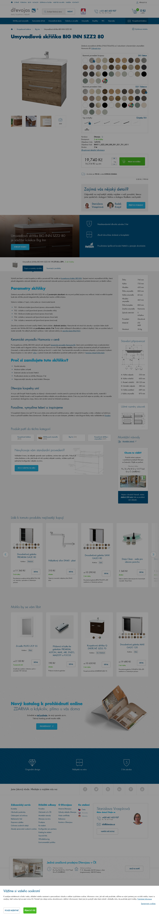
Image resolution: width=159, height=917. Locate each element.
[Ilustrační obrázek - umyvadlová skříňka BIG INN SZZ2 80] (45, 121)
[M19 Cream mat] (92, 81)
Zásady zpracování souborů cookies (24, 829)
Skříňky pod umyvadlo (21, 21)
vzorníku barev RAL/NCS (71, 331)
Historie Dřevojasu (64, 809)
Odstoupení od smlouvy (19, 815)
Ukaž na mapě (134, 869)
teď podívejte (42, 715)
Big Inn (37, 29)
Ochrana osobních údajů (20, 825)
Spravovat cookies (148, 903)
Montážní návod (128, 441)
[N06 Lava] (85, 74)
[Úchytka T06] (126, 122)
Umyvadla (85, 21)
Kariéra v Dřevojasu (65, 822)
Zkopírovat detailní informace (93, 150)
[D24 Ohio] (105, 67)
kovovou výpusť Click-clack (95, 353)
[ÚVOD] (12, 2)
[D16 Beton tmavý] (131, 60)
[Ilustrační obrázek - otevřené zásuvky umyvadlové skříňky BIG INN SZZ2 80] (31, 121)
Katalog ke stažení (45, 832)
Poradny (107, 415)
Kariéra (68, 2)
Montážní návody (45, 815)
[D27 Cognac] (124, 67)
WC (103, 21)
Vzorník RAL (43, 836)
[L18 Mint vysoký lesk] (111, 74)
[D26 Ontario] (118, 67)
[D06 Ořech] (111, 60)
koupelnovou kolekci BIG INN (71, 278)
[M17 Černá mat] (144, 74)
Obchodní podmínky (18, 812)
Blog (29, 2)
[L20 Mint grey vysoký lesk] (124, 74)
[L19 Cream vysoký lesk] (118, 74)
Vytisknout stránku (141, 29)
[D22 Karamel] (92, 67)
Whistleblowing (44, 839)
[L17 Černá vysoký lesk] (105, 74)
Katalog (35, 2)
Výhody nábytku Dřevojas (67, 812)
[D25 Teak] (111, 67)
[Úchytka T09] (136, 122)
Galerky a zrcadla (71, 21)
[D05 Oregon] (105, 60)
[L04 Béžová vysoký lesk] (98, 74)
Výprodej (111, 21)
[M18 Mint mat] (85, 81)
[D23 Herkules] (98, 67)
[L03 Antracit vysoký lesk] (92, 74)
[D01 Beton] (92, 60)
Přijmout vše (30, 910)
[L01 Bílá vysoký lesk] (85, 105)
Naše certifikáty (64, 815)
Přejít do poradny (136, 205)
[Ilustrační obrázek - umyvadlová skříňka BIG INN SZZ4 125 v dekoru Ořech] (16, 121)
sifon (35, 353)
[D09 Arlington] (118, 60)
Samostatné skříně (38, 21)
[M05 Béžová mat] (137, 74)
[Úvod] (12, 29)
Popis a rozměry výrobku (33, 268)
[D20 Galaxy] (144, 60)
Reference (61, 819)
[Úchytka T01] (87, 122)
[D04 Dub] (98, 60)
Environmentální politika (47, 842)
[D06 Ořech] (105, 91)
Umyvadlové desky (55, 21)
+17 (109, 548)
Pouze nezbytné (12, 910)
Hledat (70, 11)
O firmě (16, 2)
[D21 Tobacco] (85, 67)
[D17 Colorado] (137, 60)
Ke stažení (42, 825)
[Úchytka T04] (116, 122)
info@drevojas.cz (108, 824)
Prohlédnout (45, 726)
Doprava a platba (46, 2)
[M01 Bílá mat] (131, 74)
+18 (38, 547)
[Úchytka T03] (106, 122)
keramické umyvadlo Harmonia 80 (63, 345)
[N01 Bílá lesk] (85, 60)
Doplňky (95, 21)
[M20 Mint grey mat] (98, 81)
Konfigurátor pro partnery (48, 829)
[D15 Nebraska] (124, 60)
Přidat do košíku (134, 162)
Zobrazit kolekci (20, 247)
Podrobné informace (144, 899)
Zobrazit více (96, 48)
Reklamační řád (16, 819)
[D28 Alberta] (131, 67)
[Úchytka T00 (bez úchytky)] (87, 129)
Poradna (23, 2)
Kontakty (75, 2)
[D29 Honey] (137, 67)
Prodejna (42, 822)
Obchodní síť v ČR (45, 812)
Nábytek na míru (58, 2)
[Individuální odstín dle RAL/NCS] (105, 81)
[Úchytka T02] (96, 122)
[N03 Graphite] (144, 67)
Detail (36, 572)
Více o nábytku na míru (26, 468)
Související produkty (54, 268)
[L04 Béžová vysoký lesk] (98, 105)
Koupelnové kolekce (139, 21)
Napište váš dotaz (107, 831)
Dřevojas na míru (45, 819)
